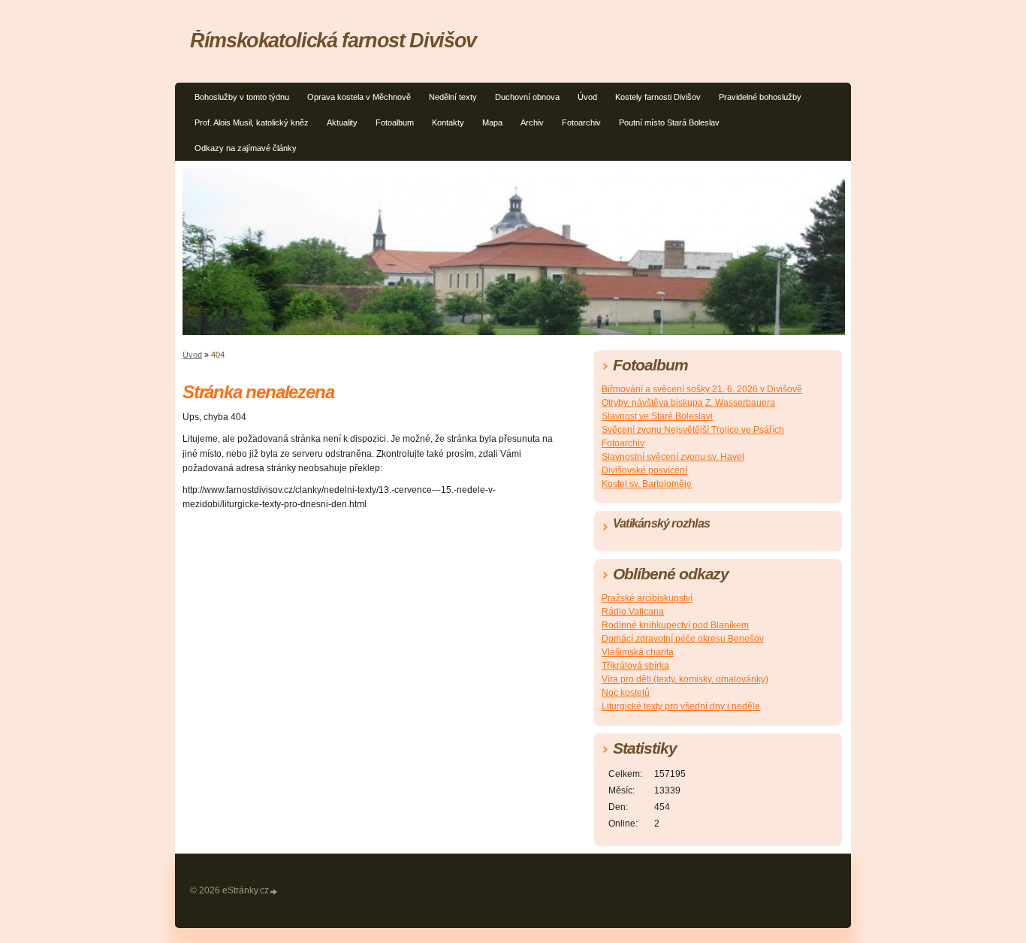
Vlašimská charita (638, 652)
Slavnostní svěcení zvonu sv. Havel (673, 457)
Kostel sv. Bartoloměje (647, 484)
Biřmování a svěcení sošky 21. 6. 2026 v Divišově (702, 389)
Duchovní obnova (527, 96)
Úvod (587, 96)
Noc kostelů (626, 693)
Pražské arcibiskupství (647, 598)
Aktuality (342, 122)
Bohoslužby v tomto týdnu (242, 96)
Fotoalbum (395, 122)
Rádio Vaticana (633, 611)
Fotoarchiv (581, 122)
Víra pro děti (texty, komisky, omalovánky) (685, 679)
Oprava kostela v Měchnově (359, 96)
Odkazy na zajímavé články (246, 148)
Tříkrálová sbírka (635, 665)
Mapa (492, 122)
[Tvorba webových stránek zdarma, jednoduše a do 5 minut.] (274, 891)
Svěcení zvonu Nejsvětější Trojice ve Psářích (693, 430)
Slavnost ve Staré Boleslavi (657, 416)
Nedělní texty (453, 96)
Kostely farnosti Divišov (658, 96)
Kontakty (448, 122)
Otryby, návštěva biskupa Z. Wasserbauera (688, 402)
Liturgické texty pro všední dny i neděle (681, 706)
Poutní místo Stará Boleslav (669, 122)
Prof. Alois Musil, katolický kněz (252, 122)
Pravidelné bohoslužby (760, 96)
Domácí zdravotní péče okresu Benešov (683, 638)
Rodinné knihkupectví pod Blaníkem (675, 625)
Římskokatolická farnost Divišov (333, 40)
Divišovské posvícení (644, 470)
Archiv (532, 122)
